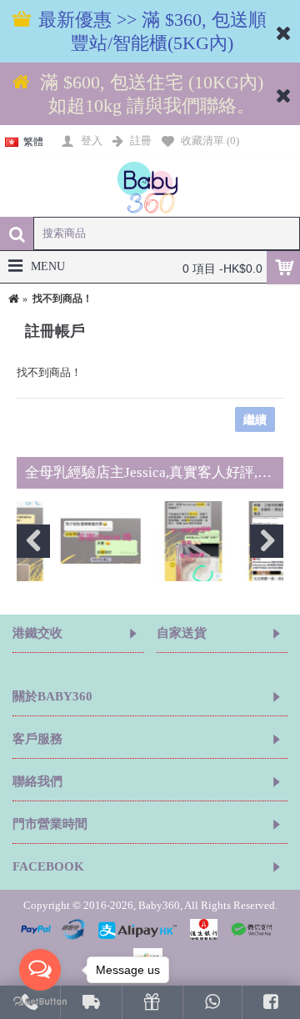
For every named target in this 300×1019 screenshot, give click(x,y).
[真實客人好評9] (64, 541)
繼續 (255, 419)
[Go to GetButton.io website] (40, 1001)
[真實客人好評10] (157, 541)
